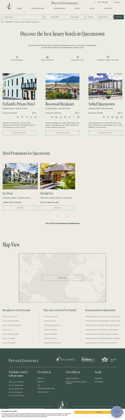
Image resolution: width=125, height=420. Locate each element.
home (19, 8)
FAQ (39, 385)
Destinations (9, 22)
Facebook (98, 378)
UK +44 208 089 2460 (16, 385)
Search (119, 17)
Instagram (99, 382)
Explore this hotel (20, 133)
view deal (20, 208)
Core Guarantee (72, 378)
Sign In (117, 2)
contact (108, 8)
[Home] (2, 22)
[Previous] (58, 216)
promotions (59, 8)
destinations (37, 8)
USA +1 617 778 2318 (16, 382)
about (78, 8)
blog (92, 8)
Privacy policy (43, 392)
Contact (41, 382)
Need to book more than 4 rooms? (76, 382)
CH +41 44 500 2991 (16, 389)
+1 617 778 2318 (102, 2)
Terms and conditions (46, 388)
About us (41, 378)
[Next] (67, 216)
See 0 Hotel (62, 223)
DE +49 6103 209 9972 (16, 395)
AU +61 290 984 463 (16, 392)
